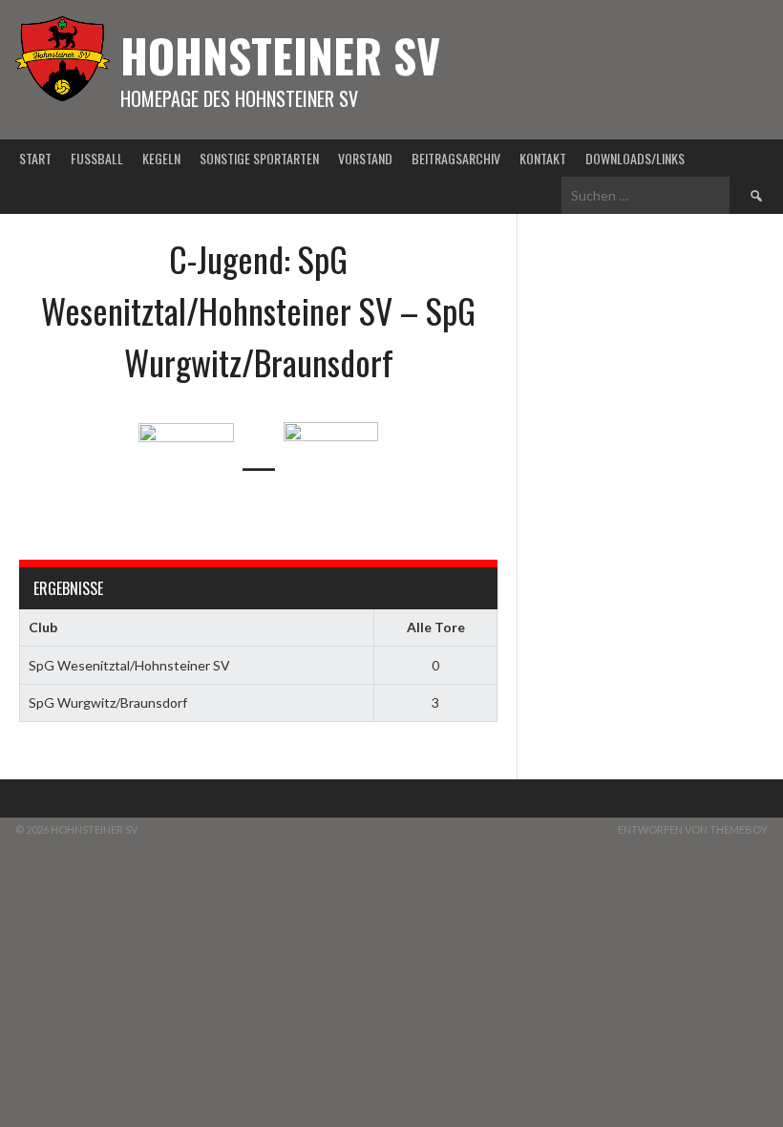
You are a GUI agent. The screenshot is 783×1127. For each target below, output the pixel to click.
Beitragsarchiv (456, 158)
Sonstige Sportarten (259, 158)
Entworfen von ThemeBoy (693, 829)
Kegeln (161, 158)
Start (35, 158)
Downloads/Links (635, 158)
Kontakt (542, 158)
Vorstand (365, 158)
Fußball (97, 158)
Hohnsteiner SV (280, 55)
